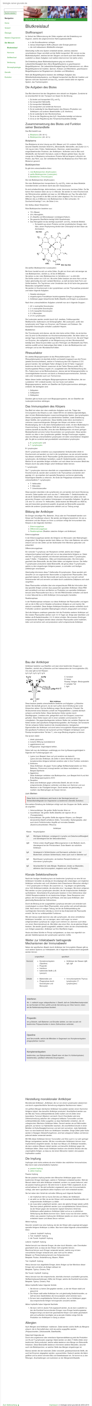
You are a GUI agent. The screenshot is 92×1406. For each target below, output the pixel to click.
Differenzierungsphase (38, 529)
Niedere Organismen (12, 38)
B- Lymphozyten (36, 442)
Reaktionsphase (36, 531)
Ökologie (8, 33)
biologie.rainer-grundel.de (15, 3)
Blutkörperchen (36, 137)
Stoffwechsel (12, 57)
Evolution (8, 77)
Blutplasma (34, 134)
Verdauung (11, 62)
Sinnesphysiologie (14, 67)
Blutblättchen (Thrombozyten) (41, 176)
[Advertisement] (57, 641)
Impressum (53, 1405)
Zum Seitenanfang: (10, 1405)
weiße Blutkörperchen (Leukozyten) (43, 174)
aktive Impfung (35, 1171)
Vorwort (7, 28)
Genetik (8, 72)
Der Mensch (9, 42)
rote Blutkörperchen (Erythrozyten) (43, 172)
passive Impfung (36, 1168)
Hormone (10, 52)
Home (7, 23)
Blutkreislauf (12, 47)
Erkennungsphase (37, 526)
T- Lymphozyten (36, 445)
